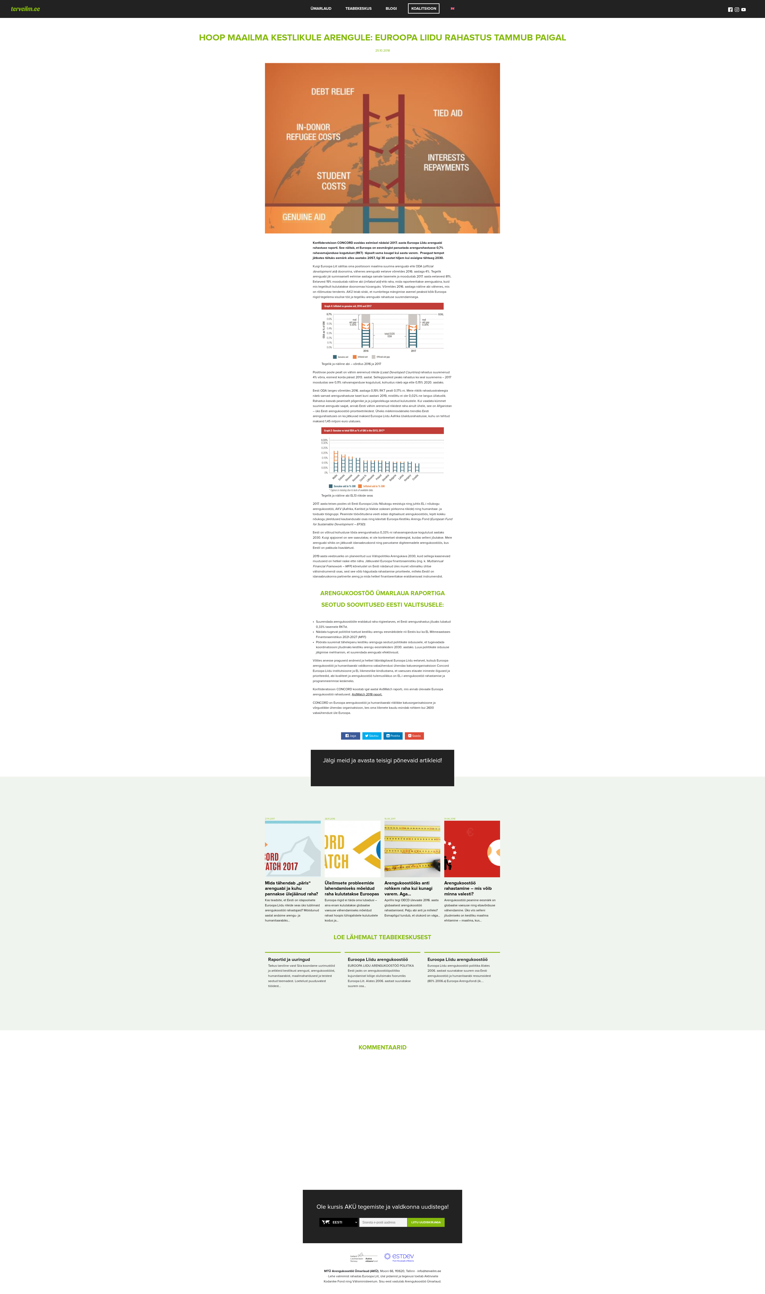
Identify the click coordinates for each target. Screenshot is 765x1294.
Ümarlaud (321, 9)
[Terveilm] (25, 8)
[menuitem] (452, 8)
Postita (395, 735)
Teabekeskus (358, 9)
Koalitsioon (423, 9)
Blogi (391, 9)
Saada (416, 735)
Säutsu (373, 735)
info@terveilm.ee (429, 1271)
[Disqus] (382, 1109)
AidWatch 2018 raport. (367, 694)
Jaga (352, 735)
